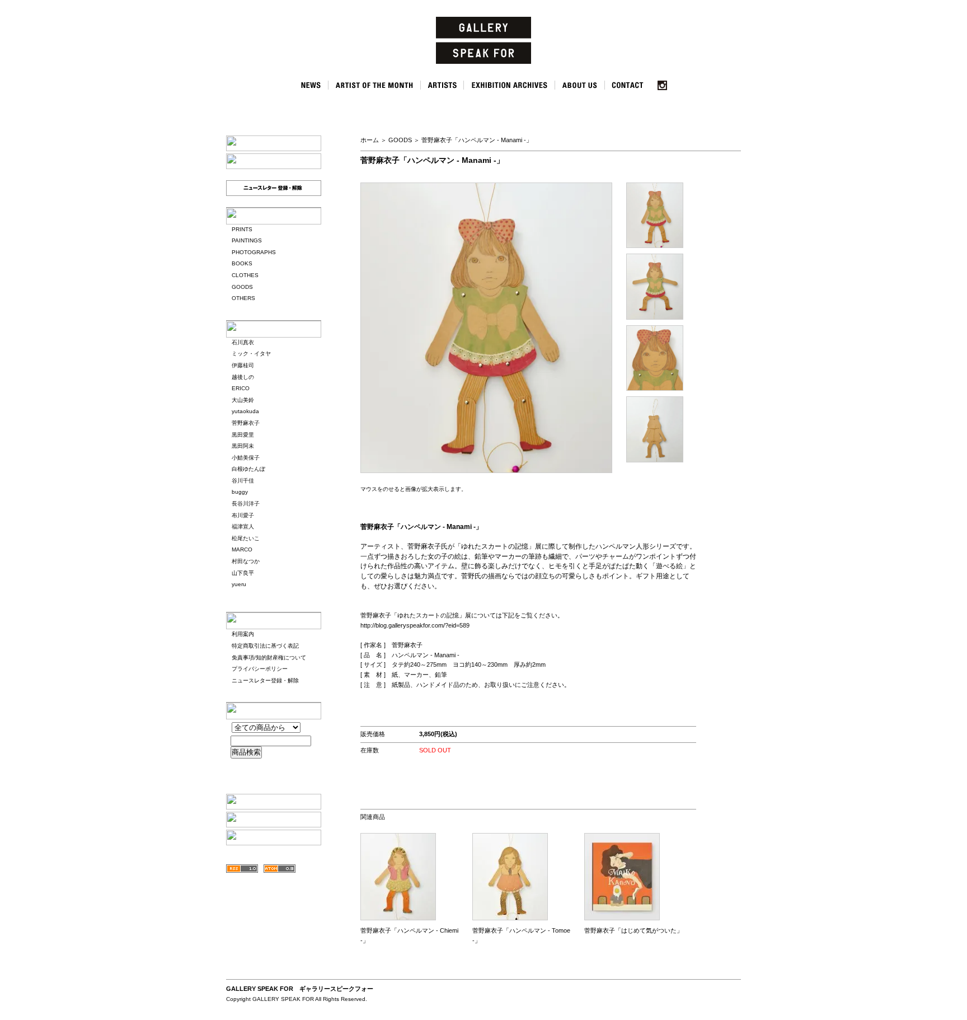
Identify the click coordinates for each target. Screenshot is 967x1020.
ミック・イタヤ (251, 353)
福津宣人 (243, 526)
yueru (239, 584)
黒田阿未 (243, 446)
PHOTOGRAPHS (254, 252)
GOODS (242, 287)
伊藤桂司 (243, 365)
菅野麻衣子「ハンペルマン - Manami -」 (476, 140)
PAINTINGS (247, 240)
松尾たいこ (246, 538)
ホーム (369, 140)
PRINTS (242, 229)
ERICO (241, 388)
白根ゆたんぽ (248, 469)
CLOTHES (245, 275)
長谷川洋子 (246, 503)
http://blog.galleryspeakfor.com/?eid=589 (415, 625)
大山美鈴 (243, 400)
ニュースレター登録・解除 (265, 680)
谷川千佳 (243, 481)
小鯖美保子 (246, 458)
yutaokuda (245, 411)
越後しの (243, 377)
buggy (240, 492)
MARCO (242, 549)
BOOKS (242, 263)
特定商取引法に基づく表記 (265, 646)
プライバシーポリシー (260, 669)
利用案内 (243, 634)
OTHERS (243, 298)
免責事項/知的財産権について (269, 657)
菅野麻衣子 (246, 423)
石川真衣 (243, 342)
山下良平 (243, 573)
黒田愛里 (243, 435)
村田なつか (246, 561)
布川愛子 (243, 515)
